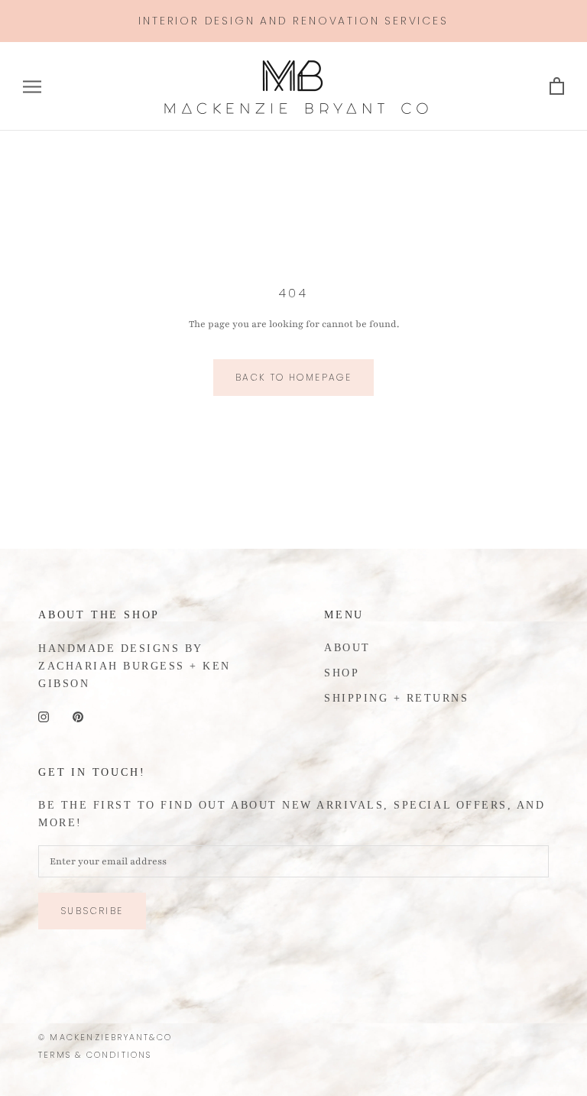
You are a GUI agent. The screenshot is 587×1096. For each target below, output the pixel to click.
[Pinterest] (78, 716)
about (347, 647)
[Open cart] (557, 87)
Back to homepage (293, 377)
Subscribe (92, 910)
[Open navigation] (32, 86)
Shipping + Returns (396, 698)
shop (341, 673)
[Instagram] (43, 716)
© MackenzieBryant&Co (105, 1037)
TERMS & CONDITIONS (95, 1055)
